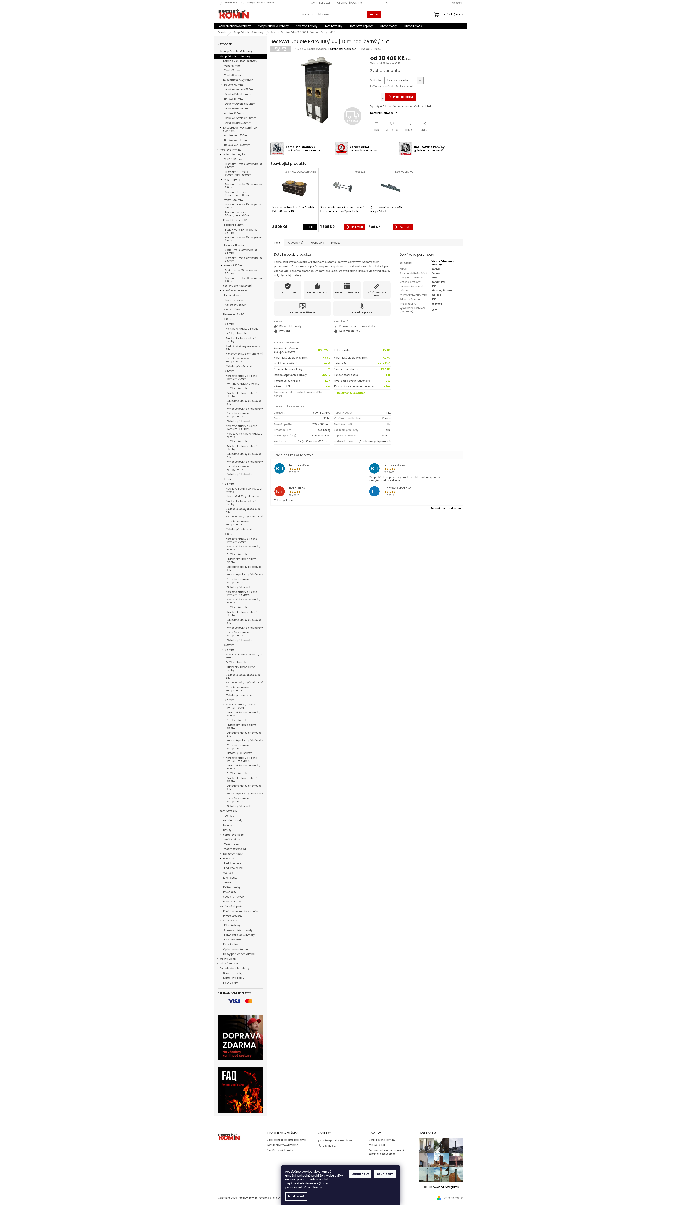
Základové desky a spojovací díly (243, 347)
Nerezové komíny (230, 149)
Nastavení (296, 1196)
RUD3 (326, 363)
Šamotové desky (233, 978)
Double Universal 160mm (240, 89)
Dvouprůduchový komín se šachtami (240, 129)
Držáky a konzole (236, 333)
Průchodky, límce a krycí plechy (241, 339)
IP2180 (386, 350)
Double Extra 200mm (238, 123)
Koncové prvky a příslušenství (244, 354)
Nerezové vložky (233, 854)
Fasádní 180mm (234, 245)
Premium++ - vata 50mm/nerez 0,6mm (238, 173)
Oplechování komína (236, 949)
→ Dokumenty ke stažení (350, 393)
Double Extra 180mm (238, 108)
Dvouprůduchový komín (238, 80)
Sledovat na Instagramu (444, 1187)
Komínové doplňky (231, 906)
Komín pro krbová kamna (282, 1145)
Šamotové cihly (233, 973)
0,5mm (229, 324)
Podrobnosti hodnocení (342, 49)
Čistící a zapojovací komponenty (238, 360)
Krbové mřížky (233, 939)
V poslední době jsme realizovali (286, 1140)
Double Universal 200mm (240, 118)
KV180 (326, 357)
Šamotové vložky (233, 835)
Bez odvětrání (232, 295)
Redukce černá (233, 868)
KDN (327, 381)
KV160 (387, 357)
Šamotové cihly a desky (234, 968)
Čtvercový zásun (235, 305)
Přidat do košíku (403, 97)
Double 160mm (233, 85)
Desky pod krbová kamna (239, 954)
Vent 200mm (232, 75)
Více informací (314, 1187)
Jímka (227, 882)
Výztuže (228, 873)
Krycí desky (230, 877)
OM (328, 386)
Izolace (227, 825)
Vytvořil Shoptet (453, 1197)
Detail (310, 227)
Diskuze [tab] (335, 242)
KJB (388, 375)
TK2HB (386, 386)
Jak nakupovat (320, 2)
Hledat (374, 14)
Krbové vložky (228, 959)
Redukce (228, 858)
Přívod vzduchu (232, 916)
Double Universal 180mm (240, 104)
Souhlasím (385, 1174)
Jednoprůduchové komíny (236, 51)
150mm (228, 319)
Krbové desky (232, 925)
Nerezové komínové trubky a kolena (244, 435)
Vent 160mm (232, 65)
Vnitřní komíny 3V (234, 154)
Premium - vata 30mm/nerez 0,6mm (243, 165)
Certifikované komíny (280, 1150)
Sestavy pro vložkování (237, 285)
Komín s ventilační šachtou (240, 61)
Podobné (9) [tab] (295, 242)
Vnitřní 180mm (233, 179)
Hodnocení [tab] (317, 242)
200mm (229, 645)
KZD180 (386, 369)
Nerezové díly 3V (233, 314)
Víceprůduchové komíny (235, 56)
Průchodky (229, 892)
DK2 (388, 381)
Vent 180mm (232, 70)
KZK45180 (384, 363)
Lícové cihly (230, 944)
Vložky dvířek (232, 844)
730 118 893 (330, 1146)
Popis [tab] (277, 242)
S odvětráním (232, 309)
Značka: (371, 49)
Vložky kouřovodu (235, 849)
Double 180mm (233, 99)
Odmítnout (360, 1174)
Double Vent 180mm (236, 140)
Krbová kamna (229, 963)
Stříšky (227, 830)
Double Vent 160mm (236, 135)
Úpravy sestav (232, 901)
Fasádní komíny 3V (235, 220)
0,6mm (229, 371)
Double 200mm (234, 113)
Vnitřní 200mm (233, 200)
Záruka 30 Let (377, 1145)
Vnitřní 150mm (233, 159)
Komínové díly (228, 811)
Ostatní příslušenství (239, 366)
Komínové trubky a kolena (242, 328)
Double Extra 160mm (238, 94)
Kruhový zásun (234, 300)
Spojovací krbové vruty (238, 930)
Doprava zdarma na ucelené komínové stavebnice (386, 1152)
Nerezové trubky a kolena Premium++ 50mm (241, 427)
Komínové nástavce (235, 290)
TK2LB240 (324, 350)
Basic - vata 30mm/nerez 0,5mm (241, 231)
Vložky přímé (232, 839)
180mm (228, 479)
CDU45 (325, 375)
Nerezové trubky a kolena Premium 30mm (241, 377)
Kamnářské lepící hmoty (239, 935)
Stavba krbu (230, 920)
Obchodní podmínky (349, 2)
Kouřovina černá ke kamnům (241, 911)
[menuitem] (234, 26)
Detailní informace (382, 113)
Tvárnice (228, 815)
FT (328, 369)
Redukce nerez (233, 863)
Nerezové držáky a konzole (242, 496)
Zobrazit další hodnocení (446, 508)
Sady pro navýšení (234, 896)
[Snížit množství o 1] (383, 99)
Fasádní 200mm (234, 265)
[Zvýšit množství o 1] (383, 95)
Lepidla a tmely (232, 820)
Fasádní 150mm (234, 225)
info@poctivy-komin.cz (337, 1140)
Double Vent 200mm (237, 145)
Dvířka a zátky (232, 887)
